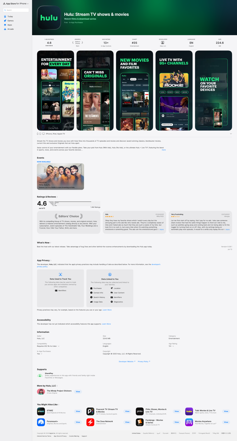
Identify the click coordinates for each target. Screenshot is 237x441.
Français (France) (184, 433)
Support (84, 436)
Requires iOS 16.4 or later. (47, 346)
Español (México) (148, 433)
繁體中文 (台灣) (226, 433)
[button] (16, 16)
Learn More (107, 310)
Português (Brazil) (204, 433)
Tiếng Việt (216, 433)
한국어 (194, 433)
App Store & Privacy (60, 436)
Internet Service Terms (44, 436)
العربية (158, 433)
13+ (170, 346)
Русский (165, 433)
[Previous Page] (34, 222)
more (164, 150)
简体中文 (173, 433)
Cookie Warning (74, 436)
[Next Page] (234, 222)
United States (136, 433)
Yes (38, 354)
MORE (162, 229)
